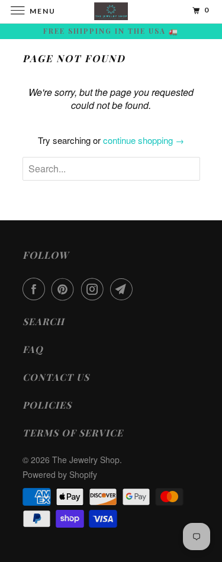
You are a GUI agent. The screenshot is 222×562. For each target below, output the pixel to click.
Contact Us (55, 377)
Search (43, 321)
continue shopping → (143, 140)
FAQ (32, 349)
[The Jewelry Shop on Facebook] (36, 289)
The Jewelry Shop (86, 459)
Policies (47, 405)
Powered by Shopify (59, 474)
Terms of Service (72, 432)
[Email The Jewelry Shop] (123, 289)
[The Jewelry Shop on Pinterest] (65, 289)
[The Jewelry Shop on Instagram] (94, 289)
